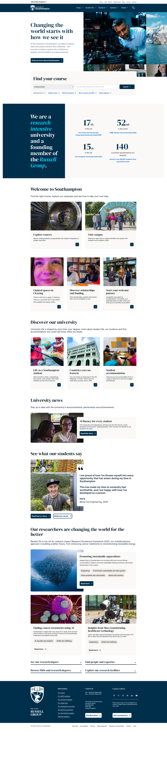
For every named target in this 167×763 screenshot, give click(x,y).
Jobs (134, 726)
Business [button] (113, 8)
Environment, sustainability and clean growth (109, 571)
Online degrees (104, 93)
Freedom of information (116, 726)
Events (128, 2)
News (123, 2)
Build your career (61, 516)
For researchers (63, 703)
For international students (66, 713)
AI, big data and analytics (44, 641)
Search (125, 87)
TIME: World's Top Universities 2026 (122, 133)
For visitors (61, 693)
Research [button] (101, 8)
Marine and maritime (116, 575)
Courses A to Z (38, 93)
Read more (85, 584)
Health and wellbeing (64, 641)
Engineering (85, 571)
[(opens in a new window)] (114, 695)
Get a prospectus (121, 715)
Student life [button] (90, 8)
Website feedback (64, 716)
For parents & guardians (65, 710)
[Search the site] (132, 8)
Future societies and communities (93, 575)
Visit (105, 2)
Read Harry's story (39, 516)
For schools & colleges (65, 699)
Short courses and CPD (86, 93)
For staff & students (64, 696)
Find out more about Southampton (45, 60)
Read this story (87, 433)
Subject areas (52, 93)
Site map (75, 726)
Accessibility (84, 726)
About (101, 2)
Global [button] (123, 8)
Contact (134, 2)
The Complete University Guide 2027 (88, 157)
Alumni (110, 2)
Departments (117, 2)
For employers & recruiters (66, 706)
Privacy (92, 726)
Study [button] (78, 8)
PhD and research (68, 93)
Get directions (92, 715)
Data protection (102, 726)
